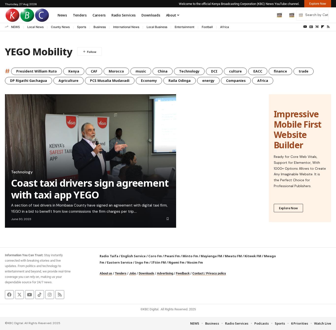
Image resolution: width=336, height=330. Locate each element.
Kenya (73, 71)
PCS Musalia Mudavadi (109, 80)
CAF (94, 71)
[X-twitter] (19, 294)
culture (235, 71)
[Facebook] (9, 294)
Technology (189, 71)
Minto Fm (190, 256)
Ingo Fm (142, 262)
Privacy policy (216, 273)
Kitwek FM (252, 256)
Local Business (157, 27)
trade (303, 71)
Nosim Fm (194, 262)
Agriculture (68, 80)
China (163, 71)
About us (106, 273)
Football (207, 27)
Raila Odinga (179, 80)
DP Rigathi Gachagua (28, 80)
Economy (149, 80)
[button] (269, 15)
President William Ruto (36, 71)
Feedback (183, 273)
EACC (257, 71)
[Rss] (328, 27)
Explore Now (288, 208)
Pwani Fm (172, 256)
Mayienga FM (211, 256)
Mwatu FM (233, 256)
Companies (236, 80)
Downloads (146, 273)
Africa (224, 27)
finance (280, 71)
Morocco (116, 71)
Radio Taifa (109, 256)
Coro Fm (155, 256)
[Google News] (311, 27)
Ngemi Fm (176, 262)
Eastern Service (119, 262)
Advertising (165, 273)
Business (99, 27)
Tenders (120, 273)
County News (60, 27)
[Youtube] (29, 294)
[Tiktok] (39, 294)
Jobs (132, 273)
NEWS (15, 27)
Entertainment (184, 27)
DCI (214, 71)
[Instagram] (49, 294)
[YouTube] (305, 27)
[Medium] (317, 27)
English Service (133, 256)
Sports (81, 27)
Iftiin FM (158, 262)
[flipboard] (322, 27)
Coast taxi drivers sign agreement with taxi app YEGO (89, 188)
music (141, 71)
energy (208, 80)
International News (126, 27)
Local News (35, 27)
